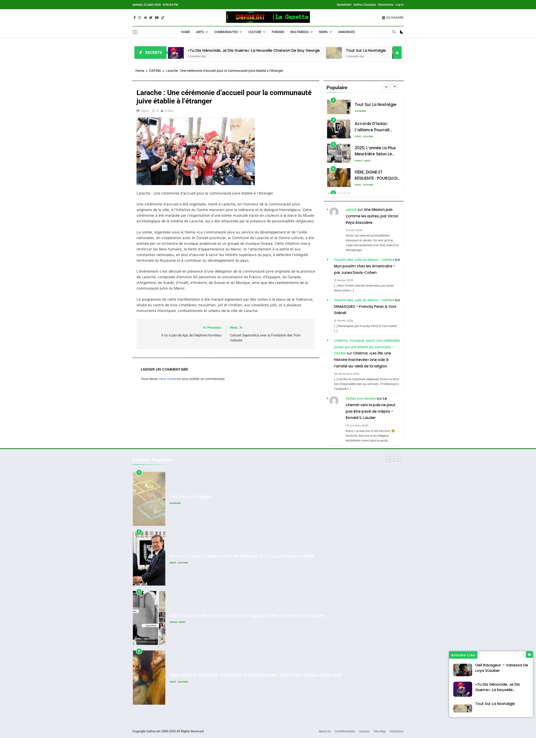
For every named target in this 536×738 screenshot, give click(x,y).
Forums (278, 32)
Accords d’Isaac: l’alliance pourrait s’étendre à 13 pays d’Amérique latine (241, 497)
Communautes (226, 32)
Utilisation (397, 731)
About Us (325, 731)
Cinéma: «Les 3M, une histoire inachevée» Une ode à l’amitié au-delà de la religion (362, 360)
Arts (200, 32)
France (359, 136)
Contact (364, 731)
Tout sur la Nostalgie (320, 50)
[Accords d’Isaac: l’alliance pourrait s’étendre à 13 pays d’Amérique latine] (354, 55)
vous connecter (170, 379)
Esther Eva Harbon (361, 398)
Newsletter (344, 4)
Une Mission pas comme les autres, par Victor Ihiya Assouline (372, 216)
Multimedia (299, 32)
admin (145, 111)
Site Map (380, 731)
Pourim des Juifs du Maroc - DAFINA (364, 260)
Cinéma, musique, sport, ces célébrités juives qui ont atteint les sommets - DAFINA (367, 347)
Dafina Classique (365, 4)
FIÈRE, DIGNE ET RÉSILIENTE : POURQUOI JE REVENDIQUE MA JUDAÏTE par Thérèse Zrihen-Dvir (255, 616)
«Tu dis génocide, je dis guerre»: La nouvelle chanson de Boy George (208, 50)
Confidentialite (345, 731)
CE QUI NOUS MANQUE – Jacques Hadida (209, 675)
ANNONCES (346, 32)
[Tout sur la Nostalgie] (288, 55)
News (323, 32)
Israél (358, 112)
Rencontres (385, 4)
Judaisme (368, 112)
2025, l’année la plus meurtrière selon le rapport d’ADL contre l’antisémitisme (246, 556)
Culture (254, 32)
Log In (400, 4)
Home (185, 32)
